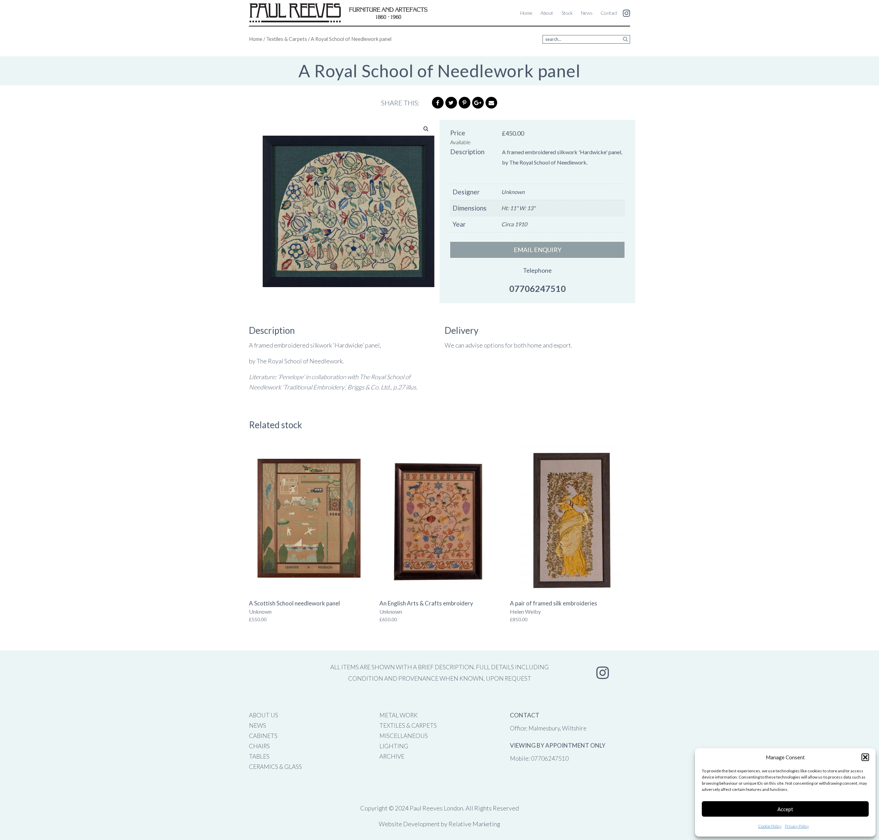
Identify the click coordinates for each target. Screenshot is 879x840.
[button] (865, 757)
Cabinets (263, 735)
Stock (567, 13)
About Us (263, 715)
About (546, 13)
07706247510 (537, 288)
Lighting (393, 746)
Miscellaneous (403, 735)
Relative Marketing (474, 824)
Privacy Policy (797, 826)
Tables (259, 756)
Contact (609, 13)
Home (526, 13)
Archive (391, 756)
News (587, 13)
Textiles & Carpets (286, 39)
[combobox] (586, 39)
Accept (785, 809)
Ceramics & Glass (275, 766)
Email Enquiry (537, 249)
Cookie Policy (769, 826)
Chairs (259, 746)
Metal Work (398, 715)
